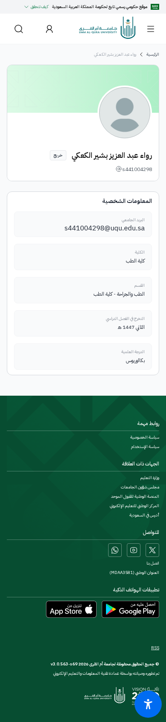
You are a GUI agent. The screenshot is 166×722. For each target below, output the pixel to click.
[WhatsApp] (115, 550)
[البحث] (19, 29)
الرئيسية (152, 54)
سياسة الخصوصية (144, 437)
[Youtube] (133, 550)
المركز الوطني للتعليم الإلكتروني (134, 506)
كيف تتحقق (40, 6)
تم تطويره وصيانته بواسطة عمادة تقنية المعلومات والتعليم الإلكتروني (106, 673)
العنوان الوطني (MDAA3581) (134, 573)
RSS (155, 648)
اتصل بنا (152, 563)
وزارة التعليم (149, 478)
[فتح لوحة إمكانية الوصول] (148, 704)
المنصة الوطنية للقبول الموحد (135, 496)
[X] (152, 550)
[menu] (150, 28)
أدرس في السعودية (144, 515)
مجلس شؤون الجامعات (140, 487)
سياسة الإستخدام (145, 447)
